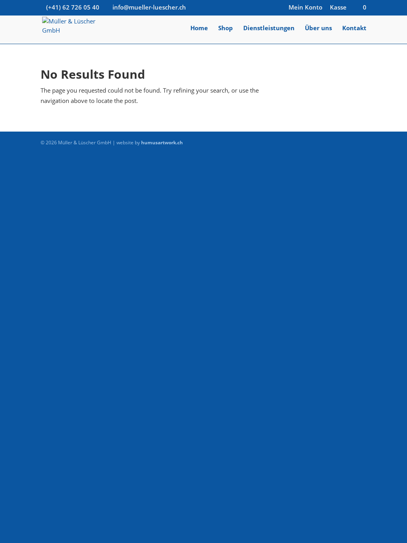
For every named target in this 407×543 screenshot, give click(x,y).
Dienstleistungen (269, 28)
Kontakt (354, 28)
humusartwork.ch (162, 142)
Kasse (338, 7)
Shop (225, 28)
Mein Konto (305, 7)
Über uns (318, 28)
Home (199, 28)
